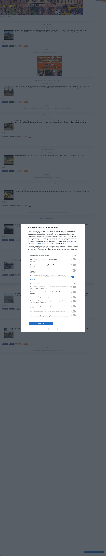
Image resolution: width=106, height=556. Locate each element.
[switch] (73, 259)
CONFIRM (41, 323)
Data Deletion (43, 329)
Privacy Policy (62, 329)
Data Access (53, 329)
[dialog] (53, 278)
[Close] (81, 227)
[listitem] (53, 256)
